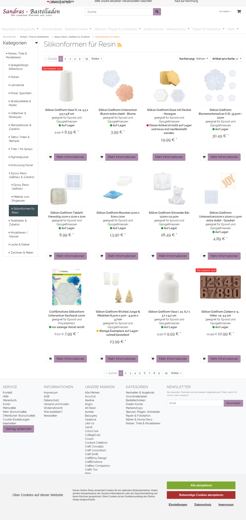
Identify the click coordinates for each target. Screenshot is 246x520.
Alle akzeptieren (201, 485)
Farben (14, 77)
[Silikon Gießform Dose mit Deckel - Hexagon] (169, 85)
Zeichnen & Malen (21, 252)
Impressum (51, 392)
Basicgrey (91, 415)
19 (86, 58)
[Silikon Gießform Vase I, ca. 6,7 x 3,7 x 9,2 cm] (169, 287)
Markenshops (177, 29)
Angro (89, 404)
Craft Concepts (94, 446)
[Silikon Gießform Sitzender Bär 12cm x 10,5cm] (169, 188)
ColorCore (91, 431)
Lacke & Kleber (20, 244)
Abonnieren (233, 403)
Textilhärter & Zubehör (18, 222)
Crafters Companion (97, 465)
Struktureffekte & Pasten (20, 103)
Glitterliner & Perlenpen (17, 115)
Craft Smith (91, 454)
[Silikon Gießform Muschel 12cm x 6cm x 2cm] (118, 188)
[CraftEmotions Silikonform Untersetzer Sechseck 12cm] (66, 287)
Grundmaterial (52, 29)
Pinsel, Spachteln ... (22, 93)
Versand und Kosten (56, 404)
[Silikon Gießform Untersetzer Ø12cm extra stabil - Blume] (118, 85)
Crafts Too (91, 469)
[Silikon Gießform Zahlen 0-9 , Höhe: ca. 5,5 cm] (220, 287)
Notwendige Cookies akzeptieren (201, 495)
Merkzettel (9, 407)
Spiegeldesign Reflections (18, 67)
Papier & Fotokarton (207, 29)
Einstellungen (178, 504)
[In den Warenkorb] (50, 157)
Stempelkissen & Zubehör (20, 127)
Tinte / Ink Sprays (21, 149)
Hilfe (5, 396)
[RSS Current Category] (119, 45)
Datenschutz (51, 400)
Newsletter (50, 415)
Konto (6, 404)
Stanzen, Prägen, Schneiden (143, 411)
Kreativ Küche (154, 29)
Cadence (90, 419)
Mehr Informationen (70, 157)
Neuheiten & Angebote (19, 29)
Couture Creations (96, 442)
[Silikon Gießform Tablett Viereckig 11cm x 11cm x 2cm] (66, 188)
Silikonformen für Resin (23, 210)
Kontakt (7, 392)
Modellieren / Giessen (18, 234)
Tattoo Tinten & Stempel (19, 139)
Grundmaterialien (136, 396)
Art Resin (90, 407)
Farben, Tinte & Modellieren (16, 55)
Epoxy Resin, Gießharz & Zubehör (21, 175)
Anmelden (224, 11)
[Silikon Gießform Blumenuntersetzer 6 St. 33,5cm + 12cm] (220, 85)
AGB (46, 396)
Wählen (192, 58)
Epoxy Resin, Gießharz (20, 186)
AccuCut (90, 396)
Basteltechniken (77, 29)
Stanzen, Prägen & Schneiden (116, 29)
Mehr (232, 29)
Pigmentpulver (19, 157)
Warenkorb (10, 400)
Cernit (88, 427)
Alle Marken (92, 392)
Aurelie (89, 411)
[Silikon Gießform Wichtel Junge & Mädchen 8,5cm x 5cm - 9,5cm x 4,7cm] (118, 287)
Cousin (89, 438)
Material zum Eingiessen (20, 198)
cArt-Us (89, 423)
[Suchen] (157, 11)
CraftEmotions (93, 461)
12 (225, 58)
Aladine (89, 400)
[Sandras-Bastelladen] (41, 12)
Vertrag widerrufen (18, 429)
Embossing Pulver (21, 165)
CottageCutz (93, 434)
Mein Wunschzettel (15, 411)
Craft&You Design (96, 458)
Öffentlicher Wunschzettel (19, 415)
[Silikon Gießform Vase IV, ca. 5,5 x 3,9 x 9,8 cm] (66, 85)
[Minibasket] (239, 11)
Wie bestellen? (53, 411)
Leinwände (17, 85)
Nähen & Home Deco (139, 419)
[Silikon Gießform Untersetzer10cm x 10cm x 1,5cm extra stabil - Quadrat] (220, 188)
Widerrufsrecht (53, 407)
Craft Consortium (95, 450)
